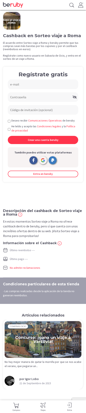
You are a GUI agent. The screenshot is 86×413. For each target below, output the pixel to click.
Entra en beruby (43, 174)
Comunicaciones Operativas (45, 120)
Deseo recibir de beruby (43, 120)
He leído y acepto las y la (43, 128)
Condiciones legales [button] (49, 126)
